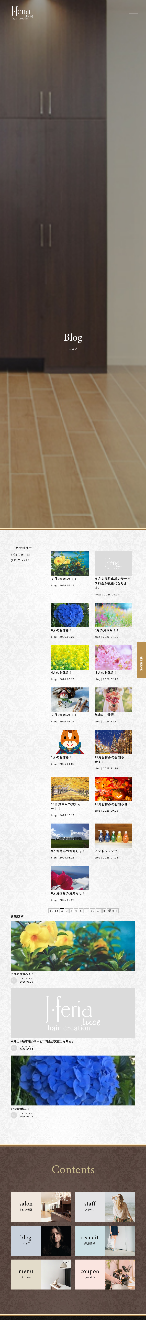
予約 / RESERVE (141, 663)
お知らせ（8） (21, 555)
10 (93, 911)
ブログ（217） (21, 560)
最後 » (113, 911)
